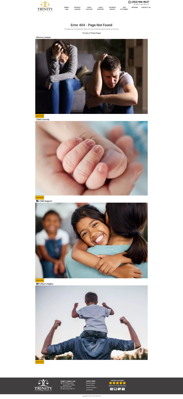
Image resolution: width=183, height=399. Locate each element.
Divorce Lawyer (77, 8)
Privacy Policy (90, 385)
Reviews (135, 7)
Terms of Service (91, 387)
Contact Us (146, 7)
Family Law (66, 8)
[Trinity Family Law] (43, 385)
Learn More (39, 116)
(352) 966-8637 (140, 1)
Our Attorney (124, 8)
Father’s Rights (112, 8)
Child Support (100, 8)
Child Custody (89, 8)
